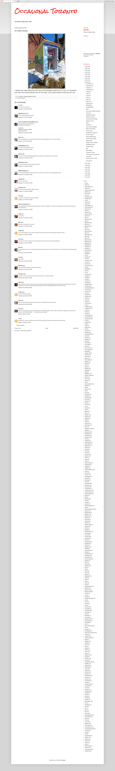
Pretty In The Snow (90, 117)
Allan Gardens (88, 186)
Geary (86, 421)
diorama (87, 337)
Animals (87, 191)
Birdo (86, 238)
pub (86, 584)
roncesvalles (88, 620)
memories (87, 521)
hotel (86, 452)
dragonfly (87, 351)
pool (86, 581)
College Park (88, 306)
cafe (86, 258)
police (86, 577)
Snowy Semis (89, 130)
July (87, 93)
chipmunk (87, 282)
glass (86, 426)
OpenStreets (88, 550)
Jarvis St (87, 473)
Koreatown (87, 483)
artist (86, 203)
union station (88, 725)
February (88, 103)
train (86, 711)
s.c (19, 105)
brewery (87, 248)
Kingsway (87, 480)
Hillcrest (20, 97)
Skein (87, 123)
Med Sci (87, 517)
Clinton (86, 298)
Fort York (87, 399)
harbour (86, 438)
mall (86, 507)
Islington (87, 468)
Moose (86, 528)
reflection (87, 607)
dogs (86, 341)
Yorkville (87, 751)
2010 (86, 177)
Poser (86, 583)
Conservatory (88, 315)
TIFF (86, 703)
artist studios (88, 205)
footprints (87, 396)
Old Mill (86, 548)
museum (87, 536)
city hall (86, 294)
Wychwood (87, 746)
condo (86, 313)
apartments (87, 197)
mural (86, 535)
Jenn (19, 239)
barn (86, 221)
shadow (86, 641)
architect (87, 198)
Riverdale (87, 615)
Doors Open (87, 349)
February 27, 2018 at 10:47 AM (25, 158)
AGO (86, 185)
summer (87, 679)
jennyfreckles (21, 162)
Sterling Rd (87, 667)
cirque (86, 293)
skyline (86, 648)
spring (86, 656)
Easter (86, 358)
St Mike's (87, 663)
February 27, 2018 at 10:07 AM (25, 149)
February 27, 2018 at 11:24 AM (25, 174)
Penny (86, 571)
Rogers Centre (88, 619)
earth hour (87, 356)
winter (86, 740)
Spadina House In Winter (92, 142)
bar (85, 217)
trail (86, 710)
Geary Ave (87, 423)
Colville (86, 311)
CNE (86, 305)
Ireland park (87, 464)
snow (86, 651)
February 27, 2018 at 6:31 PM (25, 261)
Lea (19, 257)
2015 (86, 167)
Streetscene (87, 675)
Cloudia (20, 179)
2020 (86, 78)
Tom (19, 195)
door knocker (88, 347)
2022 (86, 74)
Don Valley (87, 344)
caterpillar (87, 269)
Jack (19, 308)
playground (87, 576)
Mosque (87, 529)
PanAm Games (88, 559)
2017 (86, 163)
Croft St (86, 330)
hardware (87, 440)
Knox (86, 481)
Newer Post (17, 328)
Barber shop (88, 219)
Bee (87, 148)
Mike (19, 222)
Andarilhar (20, 128)
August (88, 91)
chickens (87, 281)
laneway (87, 486)
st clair (86, 660)
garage (86, 414)
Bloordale (87, 241)
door (86, 346)
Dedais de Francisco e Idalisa (25, 129)
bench (86, 229)
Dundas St (87, 353)
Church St (87, 291)
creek (86, 325)
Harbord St (87, 437)
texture (86, 696)
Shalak (86, 643)
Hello (87, 109)
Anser (86, 195)
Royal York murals (89, 625)
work (86, 744)
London (86, 502)
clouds (86, 301)
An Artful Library (89, 107)
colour (86, 310)
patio (86, 567)
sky (85, 646)
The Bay (87, 697)
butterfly (86, 257)
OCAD (86, 545)
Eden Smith (87, 360)
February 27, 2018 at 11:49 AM (25, 183)
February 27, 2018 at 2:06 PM (25, 234)
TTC (86, 720)
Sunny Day (88, 124)
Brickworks (87, 250)
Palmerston (87, 557)
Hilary (19, 282)
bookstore (87, 246)
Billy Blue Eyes (22, 113)
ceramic (86, 275)
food (86, 392)
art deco (87, 202)
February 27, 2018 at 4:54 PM (25, 252)
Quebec (86, 588)
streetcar (87, 673)
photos (86, 574)
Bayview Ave (88, 226)
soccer (86, 653)
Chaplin (86, 277)
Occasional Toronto (46, 11)
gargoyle (87, 418)
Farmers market (88, 375)
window (86, 739)
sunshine (87, 689)
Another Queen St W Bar (91, 119)
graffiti (86, 430)
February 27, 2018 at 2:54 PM (25, 242)
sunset (86, 687)
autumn (86, 212)
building (87, 253)
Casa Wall (88, 156)
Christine (20, 187)
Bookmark (87, 245)
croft (86, 329)
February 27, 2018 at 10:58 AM (25, 166)
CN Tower (87, 303)
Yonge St (87, 747)
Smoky (86, 649)
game (86, 413)
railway (86, 596)
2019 (86, 80)
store (86, 668)
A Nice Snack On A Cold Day (92, 154)
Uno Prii (87, 730)
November (88, 85)
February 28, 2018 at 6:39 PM (25, 304)
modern (86, 526)
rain (86, 600)
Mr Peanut (87, 533)
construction (87, 317)
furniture (87, 408)
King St (86, 478)
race (86, 595)
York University (88, 749)
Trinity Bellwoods (89, 715)
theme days (87, 701)
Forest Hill (87, 397)
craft (86, 324)
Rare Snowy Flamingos (91, 126)
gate (86, 420)
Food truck (87, 394)
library (23, 97)
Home (46, 328)
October (88, 87)
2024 (86, 70)
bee (86, 227)
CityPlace (87, 296)
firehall (86, 385)
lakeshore (87, 485)
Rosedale (87, 622)
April (87, 99)
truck (86, 718)
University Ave (88, 727)
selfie (86, 639)
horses (86, 450)
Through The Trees (90, 152)
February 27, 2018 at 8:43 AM (25, 109)
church (86, 289)
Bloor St (86, 239)
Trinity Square (88, 716)
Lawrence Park (88, 492)
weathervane (88, 735)
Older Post (75, 328)
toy (85, 708)
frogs (86, 402)
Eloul (86, 365)
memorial (87, 519)
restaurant (87, 610)
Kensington (87, 476)
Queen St (87, 589)
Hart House (87, 442)
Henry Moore (88, 444)
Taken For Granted (22, 204)
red (85, 605)
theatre (86, 699)
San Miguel (87, 631)
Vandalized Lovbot (90, 144)
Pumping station (88, 586)
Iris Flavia (20, 274)
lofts (86, 500)
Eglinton (87, 361)
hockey (86, 449)
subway (86, 677)
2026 (86, 66)
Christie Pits (87, 284)
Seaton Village (88, 637)
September (89, 89)
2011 (86, 175)
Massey (86, 511)
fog (85, 390)
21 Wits (20, 292)
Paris (86, 562)
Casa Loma (87, 265)
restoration (87, 612)
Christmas (87, 286)
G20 (86, 409)
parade (86, 560)
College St (87, 308)
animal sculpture (88, 190)
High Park (87, 445)
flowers (86, 389)
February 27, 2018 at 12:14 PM (25, 199)
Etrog (86, 372)
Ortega (86, 552)
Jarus (86, 471)
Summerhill (87, 680)
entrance (87, 370)
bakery (86, 215)
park (86, 564)
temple (86, 694)
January (88, 160)
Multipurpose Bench (90, 115)
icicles (86, 459)
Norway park (88, 541)
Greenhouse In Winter (91, 138)
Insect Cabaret (88, 462)
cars (86, 262)
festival (86, 380)
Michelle (20, 265)
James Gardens (88, 469)
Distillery (87, 339)
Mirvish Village (88, 524)
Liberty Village (88, 493)
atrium (86, 210)
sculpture (87, 636)
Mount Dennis (88, 531)
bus (86, 255)
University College (89, 728)
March (87, 101)
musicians (87, 538)
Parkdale (87, 565)
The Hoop (88, 113)
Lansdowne (87, 488)
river (86, 613)
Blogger (63, 760)
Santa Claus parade (89, 632)
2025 (86, 68)
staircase (87, 665)
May (87, 97)
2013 (86, 171)
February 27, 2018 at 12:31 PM (25, 217)
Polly (19, 300)
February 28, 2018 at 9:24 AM (25, 287)
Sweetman (87, 691)
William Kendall (22, 170)
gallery (86, 411)
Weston (86, 737)
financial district (88, 384)
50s (86, 183)
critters (86, 327)
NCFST (86, 540)
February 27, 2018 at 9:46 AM (25, 132)
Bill (19, 247)
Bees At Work (89, 150)
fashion (86, 377)
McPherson (87, 516)
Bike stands (87, 234)
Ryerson (87, 629)
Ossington (87, 555)
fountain (87, 401)
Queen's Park (88, 591)
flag (86, 387)
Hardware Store (89, 146)
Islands (86, 466)
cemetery (87, 274)
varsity (86, 732)
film (85, 382)
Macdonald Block (89, 505)
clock (86, 300)
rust (86, 627)
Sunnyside (87, 685)
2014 (86, 169)
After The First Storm (90, 128)
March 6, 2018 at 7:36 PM (24, 314)
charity (86, 279)
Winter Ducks (89, 140)
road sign (87, 617)
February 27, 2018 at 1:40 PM (25, 226)
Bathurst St (87, 222)
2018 (86, 82)
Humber (87, 456)
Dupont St (87, 354)
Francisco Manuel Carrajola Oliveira (27, 121)
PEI (85, 569)
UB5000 (87, 723)
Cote (86, 320)
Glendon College (89, 428)
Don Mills (87, 342)
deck (86, 336)
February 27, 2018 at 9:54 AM (25, 141)
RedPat (87, 30)
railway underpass (89, 598)
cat (85, 267)
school (86, 634)
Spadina (87, 655)
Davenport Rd (88, 334)
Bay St (86, 224)
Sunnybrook (87, 684)
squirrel (86, 658)
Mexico (86, 522)
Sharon (20, 154)
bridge (86, 251)
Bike (86, 233)
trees (86, 713)
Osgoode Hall (88, 553)
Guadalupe (87, 433)
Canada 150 (88, 260)
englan (86, 366)
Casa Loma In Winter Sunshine (93, 111)
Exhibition (87, 373)
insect (86, 461)
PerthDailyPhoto (22, 145)
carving (86, 263)
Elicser (86, 363)
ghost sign (87, 425)
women (86, 742)
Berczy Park (87, 231)
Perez (86, 572)
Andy (19, 214)
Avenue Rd (87, 214)
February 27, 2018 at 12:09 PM (25, 191)
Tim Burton (87, 704)
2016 (86, 165)
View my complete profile (89, 32)
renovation (87, 608)
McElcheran (87, 512)
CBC (86, 270)
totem (86, 706)
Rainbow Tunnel (90, 121)
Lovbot (86, 504)
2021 (86, 76)
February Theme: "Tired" (91, 158)
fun (85, 406)
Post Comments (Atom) (26, 330)
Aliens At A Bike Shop (91, 136)
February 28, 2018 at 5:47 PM (25, 295)
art (85, 200)
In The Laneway (89, 134)
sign (86, 644)
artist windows (88, 207)
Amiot (86, 188)
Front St (86, 404)
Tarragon (87, 692)
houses (86, 454)
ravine (86, 603)
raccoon (87, 593)
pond (86, 579)
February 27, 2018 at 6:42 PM (25, 269)
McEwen (87, 514)
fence (86, 378)
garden (86, 416)
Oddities (87, 547)
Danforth (87, 332)
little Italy (87, 499)
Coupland (87, 322)
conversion (87, 318)
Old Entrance (89, 105)
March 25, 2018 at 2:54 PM (24, 322)
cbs (85, 272)
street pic (87, 672)
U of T (86, 722)
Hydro (86, 457)
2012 (86, 173)
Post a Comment (20, 325)
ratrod (86, 601)
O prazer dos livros (22, 131)
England (87, 368)
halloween (87, 435)
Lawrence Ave (88, 490)
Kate (19, 137)
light (86, 497)
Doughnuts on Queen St (91, 132)
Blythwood (87, 243)
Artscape (87, 209)
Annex (86, 193)
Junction (87, 474)
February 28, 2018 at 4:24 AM (25, 277)
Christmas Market (89, 287)
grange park (87, 432)
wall (86, 733)
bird (86, 236)
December (88, 83)
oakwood (87, 543)
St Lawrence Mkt (88, 661)
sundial (86, 682)
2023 (86, 72)
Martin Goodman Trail (90, 509)
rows (86, 624)
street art (87, 670)
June (87, 95)
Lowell (19, 230)
